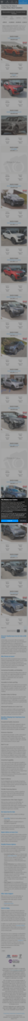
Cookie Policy (9, 511)
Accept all (9, 520)
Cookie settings (23, 520)
